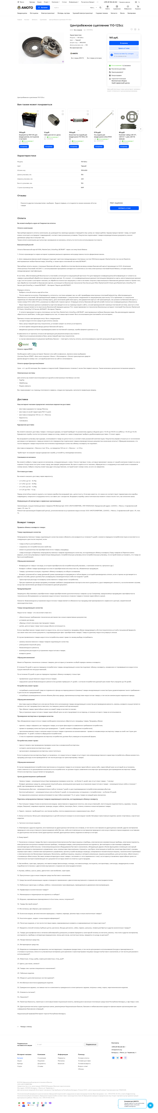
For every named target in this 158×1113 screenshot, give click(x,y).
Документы (42, 1063)
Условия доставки (84, 1061)
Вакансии (61, 1063)
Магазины (61, 1061)
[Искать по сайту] (100, 7)
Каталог (20, 1058)
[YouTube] (121, 1058)
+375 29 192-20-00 (110, 2)
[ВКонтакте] (113, 1058)
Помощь (81, 1054)
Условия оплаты (83, 1058)
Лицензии (41, 1061)
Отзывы (40, 1066)
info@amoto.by (117, 1050)
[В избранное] (131, 29)
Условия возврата (84, 1063)
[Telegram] (117, 1058)
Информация (63, 1054)
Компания (41, 1054)
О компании (42, 1058)
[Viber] (125, 1058)
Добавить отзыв (124, 208)
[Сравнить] (135, 29)
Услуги (19, 1066)
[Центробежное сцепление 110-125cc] (41, 48)
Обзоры (81, 1069)
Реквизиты (61, 1058)
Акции (19, 1061)
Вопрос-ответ (83, 1066)
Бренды (20, 1063)
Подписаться (91, 1044)
